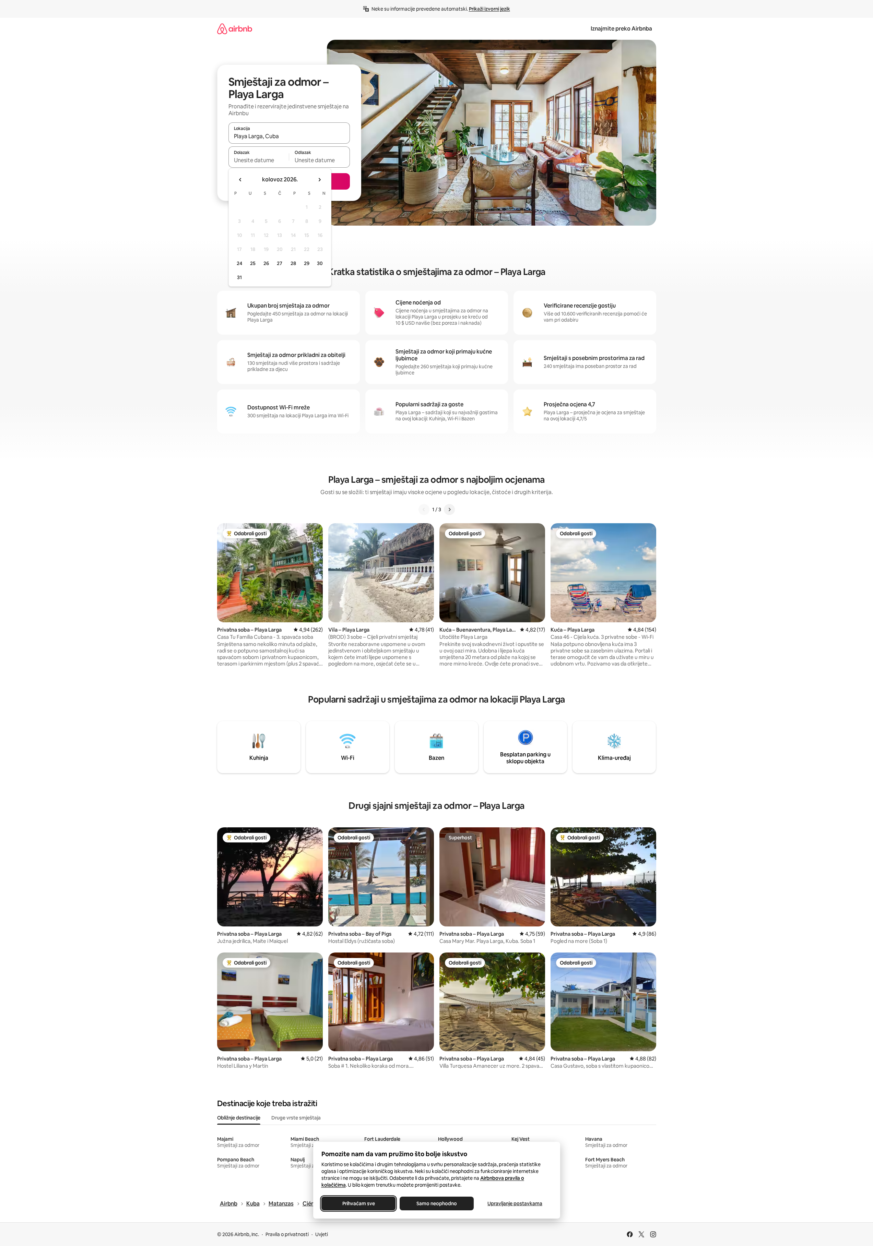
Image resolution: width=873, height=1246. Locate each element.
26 (266, 263)
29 (306, 263)
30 (320, 263)
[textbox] (259, 160)
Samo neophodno (436, 1203)
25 (253, 263)
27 (279, 263)
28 (293, 263)
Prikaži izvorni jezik (489, 9)
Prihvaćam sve (358, 1203)
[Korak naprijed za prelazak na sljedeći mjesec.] (319, 180)
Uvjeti (321, 1234)
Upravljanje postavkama (514, 1203)
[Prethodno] (423, 509)
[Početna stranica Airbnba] (234, 28)
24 (239, 263)
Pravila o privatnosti (287, 1234)
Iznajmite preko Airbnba (621, 28)
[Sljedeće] (449, 509)
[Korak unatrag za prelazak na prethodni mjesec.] (240, 180)
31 (239, 277)
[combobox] (289, 136)
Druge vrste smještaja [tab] (296, 1118)
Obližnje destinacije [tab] (238, 1118)
